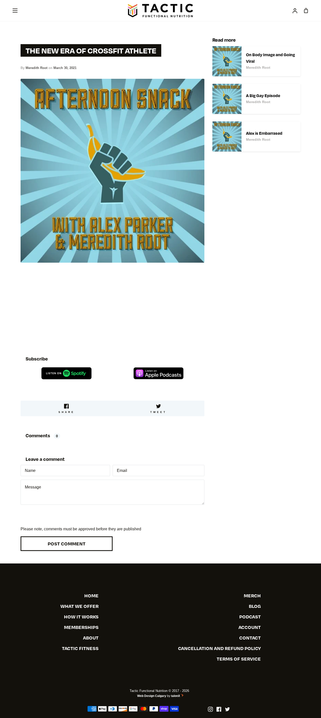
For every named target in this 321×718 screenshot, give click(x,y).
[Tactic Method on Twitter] (227, 709)
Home (91, 595)
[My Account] (294, 10)
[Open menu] (15, 10)
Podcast (250, 616)
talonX (176, 696)
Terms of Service (239, 659)
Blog (255, 606)
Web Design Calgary (151, 696)
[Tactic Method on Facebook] (218, 709)
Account (249, 627)
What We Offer (79, 606)
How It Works (81, 616)
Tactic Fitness (80, 648)
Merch (252, 595)
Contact (250, 637)
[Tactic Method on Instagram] (210, 709)
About (91, 637)
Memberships (81, 627)
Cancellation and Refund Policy (219, 648)
